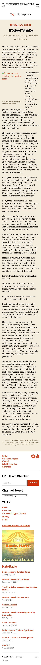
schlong (22, 442)
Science (27, 25)
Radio (4, 456)
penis (7, 442)
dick (31, 440)
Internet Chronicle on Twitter (16, 526)
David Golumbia (9, 623)
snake (28, 442)
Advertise (6, 467)
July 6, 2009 (33, 36)
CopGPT (6, 645)
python (12, 442)
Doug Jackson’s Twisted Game (16, 572)
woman (30, 445)
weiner (24, 445)
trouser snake (10, 445)
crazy (27, 440)
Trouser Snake (20, 30)
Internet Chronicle (16, 657)
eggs (36, 440)
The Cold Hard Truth (16, 36)
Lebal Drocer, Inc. (9, 464)
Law (21, 25)
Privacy (5, 517)
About (5, 507)
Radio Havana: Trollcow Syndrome (18, 630)
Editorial (14, 25)
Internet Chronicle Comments (15, 597)
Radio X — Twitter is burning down (17, 638)
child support (14, 440)
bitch (7, 440)
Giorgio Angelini (9, 605)
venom (18, 445)
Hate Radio (9, 566)
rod (17, 442)
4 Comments (22, 39)
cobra (22, 440)
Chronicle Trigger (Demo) (14, 513)
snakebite (34, 442)
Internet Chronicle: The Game (15, 579)
